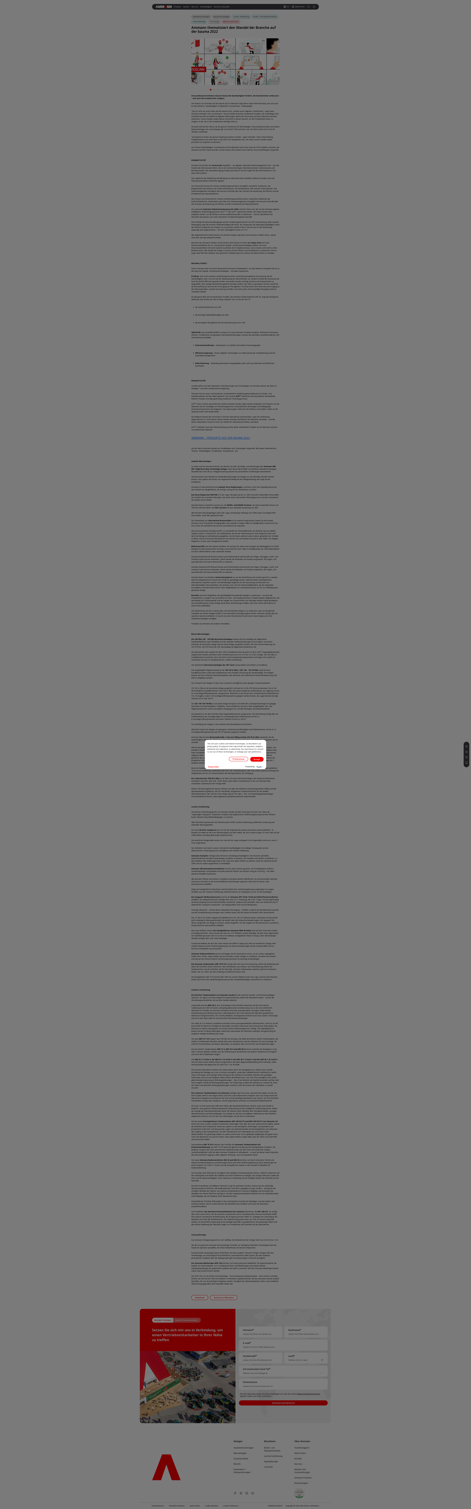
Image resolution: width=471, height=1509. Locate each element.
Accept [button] (257, 759)
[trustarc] (259, 766)
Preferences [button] (238, 759)
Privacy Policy (213, 766)
